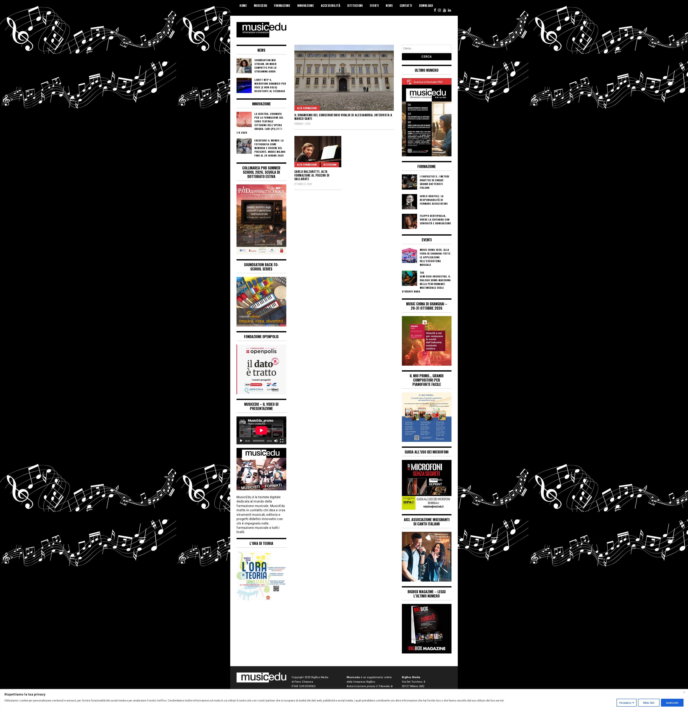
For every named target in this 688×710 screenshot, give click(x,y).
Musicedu (260, 5)
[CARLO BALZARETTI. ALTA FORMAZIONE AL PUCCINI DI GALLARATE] (317, 151)
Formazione (282, 5)
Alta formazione (307, 108)
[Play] (241, 441)
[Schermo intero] (281, 441)
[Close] (684, 692)
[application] (261, 430)
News (389, 5)
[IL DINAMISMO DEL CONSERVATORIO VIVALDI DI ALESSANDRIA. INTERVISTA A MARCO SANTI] (344, 78)
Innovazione (305, 5)
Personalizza (625, 702)
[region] (344, 699)
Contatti (406, 5)
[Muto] (276, 441)
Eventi (374, 5)
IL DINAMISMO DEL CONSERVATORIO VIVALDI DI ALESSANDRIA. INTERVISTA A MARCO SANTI (343, 117)
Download (426, 5)
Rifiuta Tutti (648, 702)
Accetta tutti (672, 702)
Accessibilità (330, 5)
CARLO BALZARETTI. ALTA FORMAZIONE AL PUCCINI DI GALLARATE (311, 175)
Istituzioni (355, 5)
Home (243, 5)
